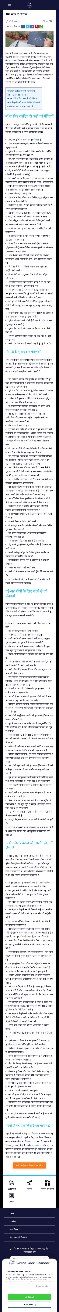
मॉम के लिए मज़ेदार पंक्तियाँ (17, 94)
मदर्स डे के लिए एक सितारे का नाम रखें (28, 1165)
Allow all (29, 1297)
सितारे (43, 1149)
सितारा (36, 139)
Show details (42, 1286)
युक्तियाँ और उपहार (11, 21)
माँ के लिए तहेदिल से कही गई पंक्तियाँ (21, 91)
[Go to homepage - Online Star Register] (29, 5)
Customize (28, 1304)
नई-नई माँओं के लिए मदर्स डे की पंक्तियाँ (22, 98)
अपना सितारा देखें (15, 1229)
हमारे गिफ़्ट (13, 1221)
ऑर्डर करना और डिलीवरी (18, 1237)
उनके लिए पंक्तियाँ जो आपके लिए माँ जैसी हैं (23, 102)
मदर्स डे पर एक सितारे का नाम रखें (20, 106)
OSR (12, 1213)
